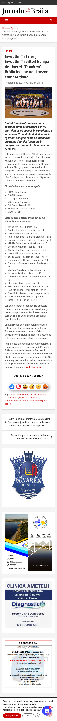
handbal (24, 400)
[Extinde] (48, 585)
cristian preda (11, 397)
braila (13, 394)
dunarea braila (12, 400)
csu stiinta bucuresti (29, 397)
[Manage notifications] (49, 714)
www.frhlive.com (32, 367)
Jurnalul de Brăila (34, 82)
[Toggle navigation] (6, 20)
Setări (28, 716)
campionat (22, 394)
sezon (8, 404)
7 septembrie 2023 (14, 82)
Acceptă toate (12, 716)
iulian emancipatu (38, 400)
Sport (8, 51)
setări (38, 710)
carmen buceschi (37, 394)
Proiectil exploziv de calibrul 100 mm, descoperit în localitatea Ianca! (30, 437)
